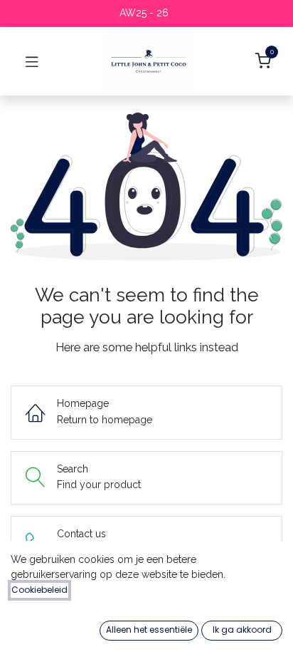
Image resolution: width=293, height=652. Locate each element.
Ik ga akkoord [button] (242, 629)
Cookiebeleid (39, 590)
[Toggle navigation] (32, 61)
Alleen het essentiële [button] (149, 629)
